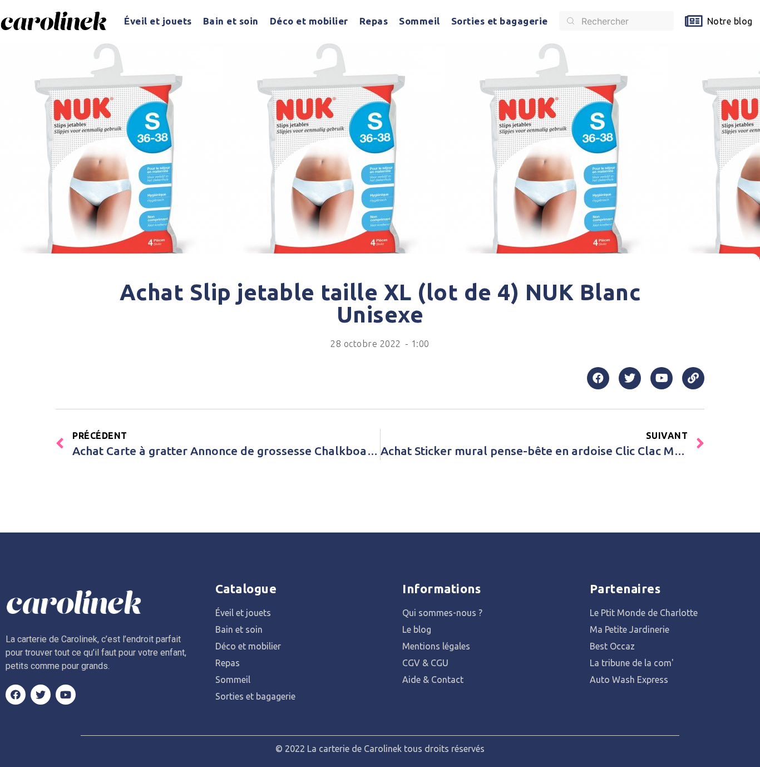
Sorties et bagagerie (499, 21)
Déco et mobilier (309, 21)
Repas (373, 21)
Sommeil (419, 21)
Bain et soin (231, 21)
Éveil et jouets (158, 21)
